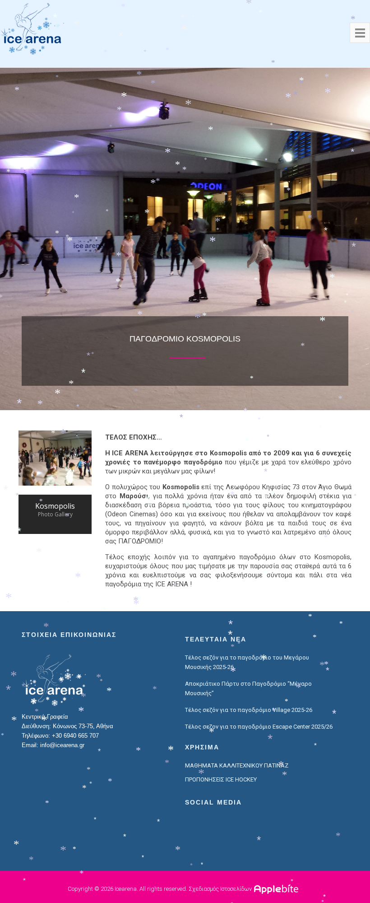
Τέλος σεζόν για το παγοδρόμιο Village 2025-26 (248, 709)
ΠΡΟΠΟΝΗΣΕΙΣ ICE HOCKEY (221, 779)
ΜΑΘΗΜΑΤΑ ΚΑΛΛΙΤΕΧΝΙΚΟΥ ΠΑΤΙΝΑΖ (236, 765)
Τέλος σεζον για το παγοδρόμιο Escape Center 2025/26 (259, 726)
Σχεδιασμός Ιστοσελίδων (220, 888)
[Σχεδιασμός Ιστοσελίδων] (277, 888)
